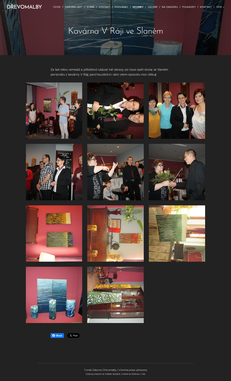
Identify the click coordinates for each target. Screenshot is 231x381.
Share (59, 335)
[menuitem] (57, 7)
